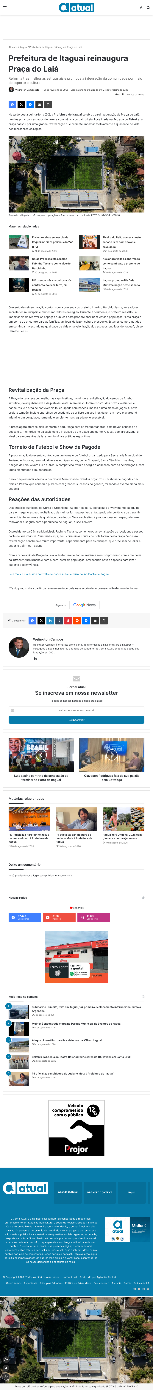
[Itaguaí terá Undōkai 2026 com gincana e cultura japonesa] (123, 819)
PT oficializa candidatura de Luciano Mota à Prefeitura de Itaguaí (74, 838)
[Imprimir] (48, 104)
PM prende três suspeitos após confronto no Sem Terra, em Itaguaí (52, 285)
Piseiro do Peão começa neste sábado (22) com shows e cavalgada (122, 242)
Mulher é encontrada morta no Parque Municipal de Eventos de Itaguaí (76, 1023)
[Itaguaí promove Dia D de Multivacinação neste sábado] (89, 285)
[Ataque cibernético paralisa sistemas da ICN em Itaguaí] (19, 1045)
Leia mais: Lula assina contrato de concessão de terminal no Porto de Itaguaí (59, 574)
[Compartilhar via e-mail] (39, 104)
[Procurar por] (148, 9)
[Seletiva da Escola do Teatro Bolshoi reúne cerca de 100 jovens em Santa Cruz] (19, 1062)
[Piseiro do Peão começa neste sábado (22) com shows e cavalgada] (89, 242)
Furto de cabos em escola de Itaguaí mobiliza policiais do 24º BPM (52, 242)
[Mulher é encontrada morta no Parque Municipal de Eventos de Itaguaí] (19, 1029)
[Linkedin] (50, 620)
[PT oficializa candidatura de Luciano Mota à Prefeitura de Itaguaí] (76, 819)
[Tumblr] (59, 620)
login (36, 875)
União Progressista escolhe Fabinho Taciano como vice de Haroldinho (51, 263)
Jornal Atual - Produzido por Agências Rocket (89, 1277)
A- (6, 1376)
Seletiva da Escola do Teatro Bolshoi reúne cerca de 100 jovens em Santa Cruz (81, 1056)
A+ (6, 1359)
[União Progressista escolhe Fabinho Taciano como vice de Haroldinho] (19, 263)
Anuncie (116, 1283)
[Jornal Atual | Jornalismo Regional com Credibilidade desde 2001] (76, 8)
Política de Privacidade (78, 1283)
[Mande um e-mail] (37, 89)
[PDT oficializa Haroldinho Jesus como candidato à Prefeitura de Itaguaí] (29, 819)
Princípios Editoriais (51, 1283)
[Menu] (5, 9)
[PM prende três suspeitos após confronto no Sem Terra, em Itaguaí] (19, 285)
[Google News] (84, 605)
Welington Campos (25, 89)
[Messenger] (30, 104)
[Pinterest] (68, 620)
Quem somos (13, 1283)
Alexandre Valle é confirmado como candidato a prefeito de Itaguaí (121, 263)
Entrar (127, 1283)
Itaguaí (23, 47)
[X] (21, 104)
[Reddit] (77, 620)
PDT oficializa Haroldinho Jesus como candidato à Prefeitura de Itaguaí (29, 838)
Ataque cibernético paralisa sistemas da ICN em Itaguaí (67, 1040)
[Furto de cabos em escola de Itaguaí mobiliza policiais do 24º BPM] (19, 242)
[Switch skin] (142, 9)
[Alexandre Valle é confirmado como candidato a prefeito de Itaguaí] (89, 263)
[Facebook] (12, 104)
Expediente (30, 1283)
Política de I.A (141, 1283)
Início (14, 47)
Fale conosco (101, 1283)
